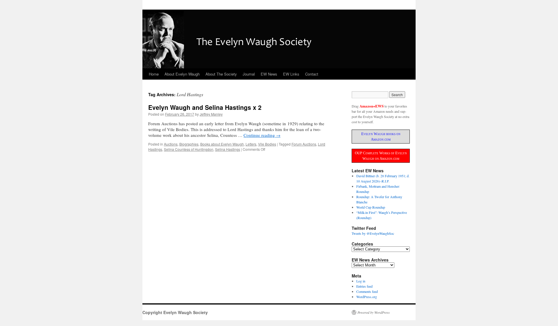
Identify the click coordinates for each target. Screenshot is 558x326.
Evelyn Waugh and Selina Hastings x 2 (205, 107)
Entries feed (364, 286)
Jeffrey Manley (211, 114)
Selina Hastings (227, 149)
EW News (269, 74)
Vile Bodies (267, 143)
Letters (251, 143)
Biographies (188, 143)
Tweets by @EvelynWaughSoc (373, 233)
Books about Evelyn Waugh (222, 143)
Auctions (171, 143)
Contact (311, 74)
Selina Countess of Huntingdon (188, 149)
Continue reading (262, 135)
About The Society (221, 74)
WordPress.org (366, 296)
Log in (360, 281)
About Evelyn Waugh (182, 74)
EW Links (291, 74)
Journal (249, 74)
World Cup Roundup (370, 207)
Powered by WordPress (373, 312)
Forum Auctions (303, 143)
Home (154, 74)
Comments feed (367, 291)
